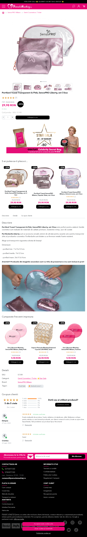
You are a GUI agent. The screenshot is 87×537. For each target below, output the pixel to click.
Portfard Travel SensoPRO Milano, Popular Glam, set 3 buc (43, 194)
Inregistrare (48, 491)
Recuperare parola (50, 494)
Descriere (5, 216)
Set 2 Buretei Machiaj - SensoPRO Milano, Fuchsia (71, 348)
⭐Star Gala (41, 378)
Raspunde (28, 425)
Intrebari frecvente (8, 507)
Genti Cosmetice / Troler (32, 12)
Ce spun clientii (26, 216)
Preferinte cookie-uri (43, 533)
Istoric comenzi (49, 497)
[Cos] (84, 6)
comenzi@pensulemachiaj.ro (14, 478)
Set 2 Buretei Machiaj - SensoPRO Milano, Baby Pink (15, 348)
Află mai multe (19, 519)
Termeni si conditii (50, 468)
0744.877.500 (10, 472)
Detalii (15, 216)
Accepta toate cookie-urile (43, 524)
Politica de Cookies (50, 475)
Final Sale (22, 386)
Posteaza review (63, 404)
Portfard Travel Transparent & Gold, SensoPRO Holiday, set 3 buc (16, 193)
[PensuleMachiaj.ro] (20, 6)
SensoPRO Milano (14, 12)
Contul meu (48, 487)
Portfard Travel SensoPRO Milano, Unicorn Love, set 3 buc (71, 193)
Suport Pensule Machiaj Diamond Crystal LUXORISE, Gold (43, 348)
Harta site (5, 510)
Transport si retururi (9, 497)
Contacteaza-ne (7, 504)
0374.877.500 (10, 469)
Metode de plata (8, 494)
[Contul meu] (78, 6)
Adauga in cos (32, 117)
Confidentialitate (49, 472)
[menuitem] (17, 87)
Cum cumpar (6, 487)
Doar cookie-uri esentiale (44, 529)
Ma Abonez (77, 456)
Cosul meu (6, 491)
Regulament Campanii (51, 478)
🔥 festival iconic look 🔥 (37, 386)
